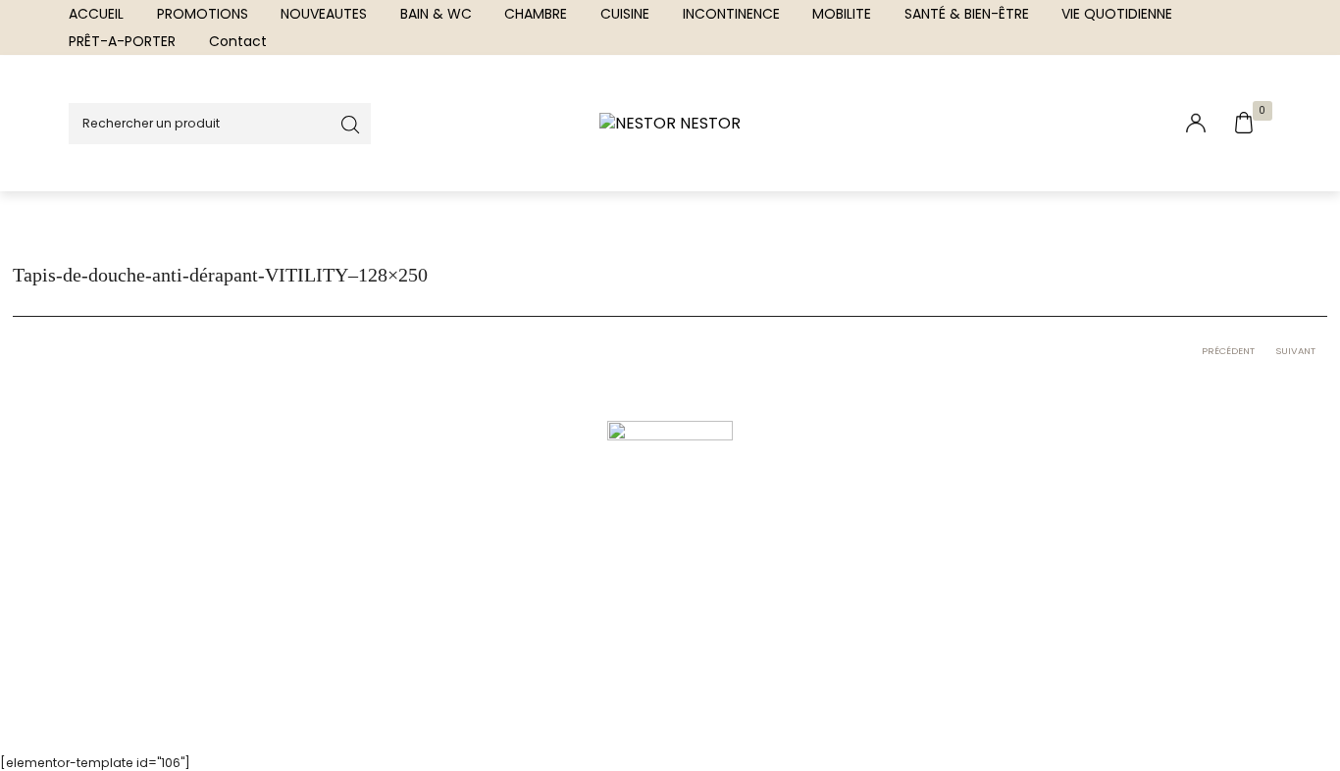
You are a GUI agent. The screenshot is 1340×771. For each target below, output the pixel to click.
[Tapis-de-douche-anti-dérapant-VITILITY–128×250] (670, 541)
